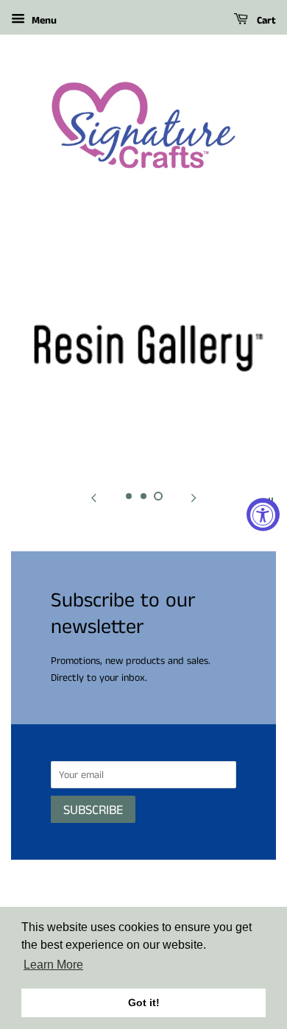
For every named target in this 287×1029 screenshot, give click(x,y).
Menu (43, 20)
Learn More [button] (53, 964)
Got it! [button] (144, 1002)
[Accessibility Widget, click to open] (263, 514)
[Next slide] (193, 499)
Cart (265, 20)
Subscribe (93, 810)
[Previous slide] (93, 499)
